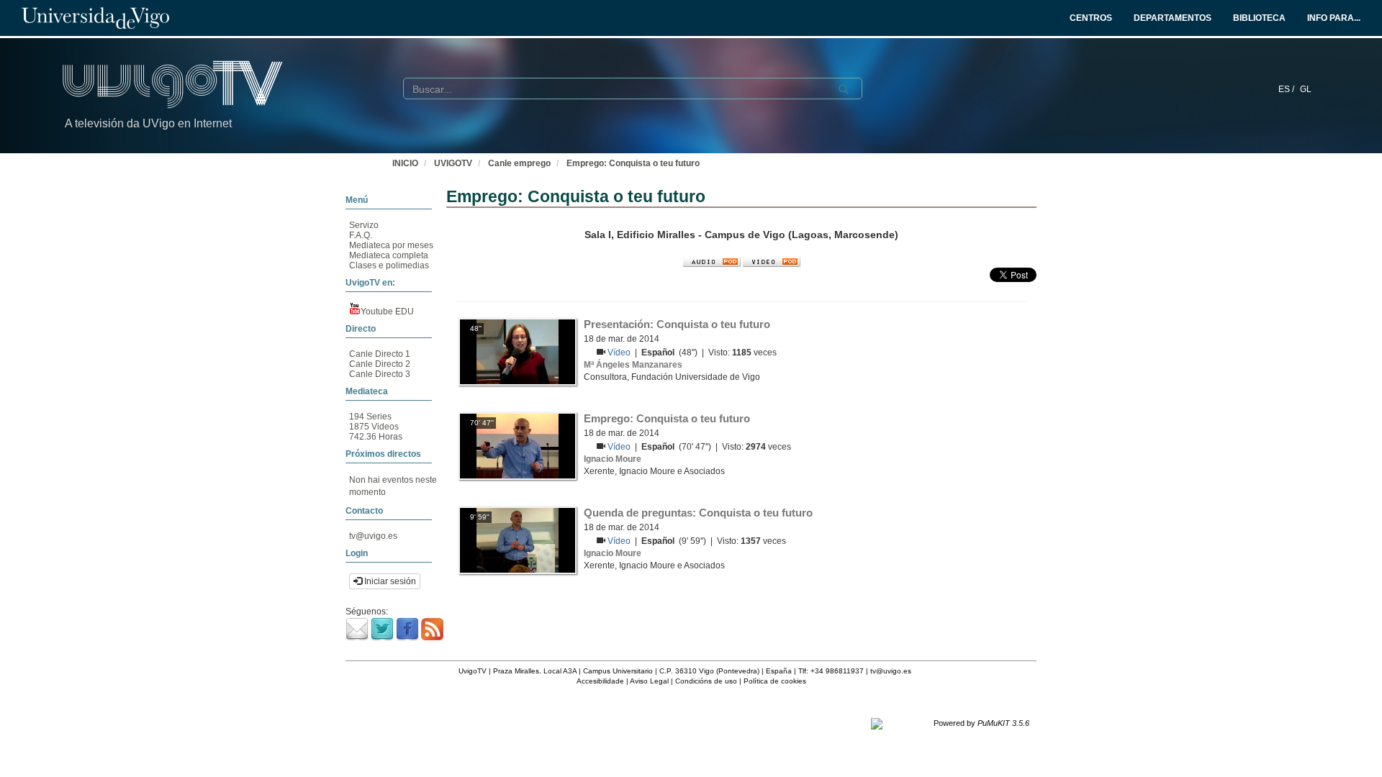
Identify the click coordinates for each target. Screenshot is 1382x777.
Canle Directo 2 (379, 364)
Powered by (981, 723)
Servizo (364, 225)
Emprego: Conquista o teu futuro (633, 163)
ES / (1287, 89)
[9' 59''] (518, 540)
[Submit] (843, 89)
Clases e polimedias (389, 265)
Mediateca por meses (391, 245)
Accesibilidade (600, 681)
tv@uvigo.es (373, 536)
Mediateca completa (388, 255)
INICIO (405, 163)
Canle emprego (519, 163)
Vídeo (620, 352)
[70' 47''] (518, 445)
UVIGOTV (453, 163)
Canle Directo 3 (379, 374)
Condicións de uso (706, 681)
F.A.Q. (360, 235)
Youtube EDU (387, 311)
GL (1305, 89)
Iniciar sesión (389, 581)
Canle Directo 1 (379, 354)
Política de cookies (775, 681)
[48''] (518, 351)
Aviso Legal (649, 681)
